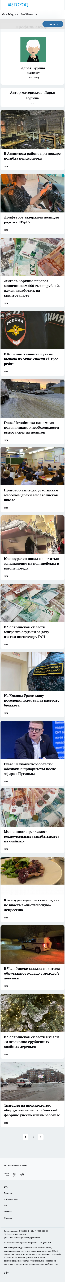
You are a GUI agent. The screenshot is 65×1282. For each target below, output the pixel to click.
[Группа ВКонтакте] (6, 1174)
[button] (41, 1137)
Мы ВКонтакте (29, 14)
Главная (7, 1211)
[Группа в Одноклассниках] (14, 1174)
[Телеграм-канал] (22, 1174)
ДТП (6, 1187)
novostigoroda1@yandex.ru (27, 1237)
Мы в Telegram (10, 14)
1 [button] (25, 1137)
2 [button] (33, 1137)
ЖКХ (6, 1205)
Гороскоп (8, 1193)
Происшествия (11, 1199)
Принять (52, 24)
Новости (8, 1218)
